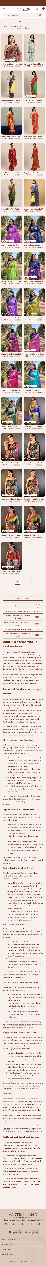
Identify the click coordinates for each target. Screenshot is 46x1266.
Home (5, 26)
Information (23, 1244)
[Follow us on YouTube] (31, 1224)
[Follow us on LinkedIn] (39, 1224)
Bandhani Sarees (15, 26)
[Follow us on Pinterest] (23, 1224)
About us (23, 1250)
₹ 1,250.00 (38, 617)
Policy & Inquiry (23, 1239)
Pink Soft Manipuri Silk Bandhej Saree (17, 611)
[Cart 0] (42, 9)
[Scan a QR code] (40, 15)
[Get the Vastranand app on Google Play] (31, 1232)
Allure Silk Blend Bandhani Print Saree (17, 629)
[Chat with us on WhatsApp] (37, 9)
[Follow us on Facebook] (6, 1224)
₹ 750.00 (37, 611)
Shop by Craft (23, 1254)
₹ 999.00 (37, 629)
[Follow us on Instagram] (14, 1224)
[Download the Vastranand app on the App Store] (14, 1232)
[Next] (28, 582)
